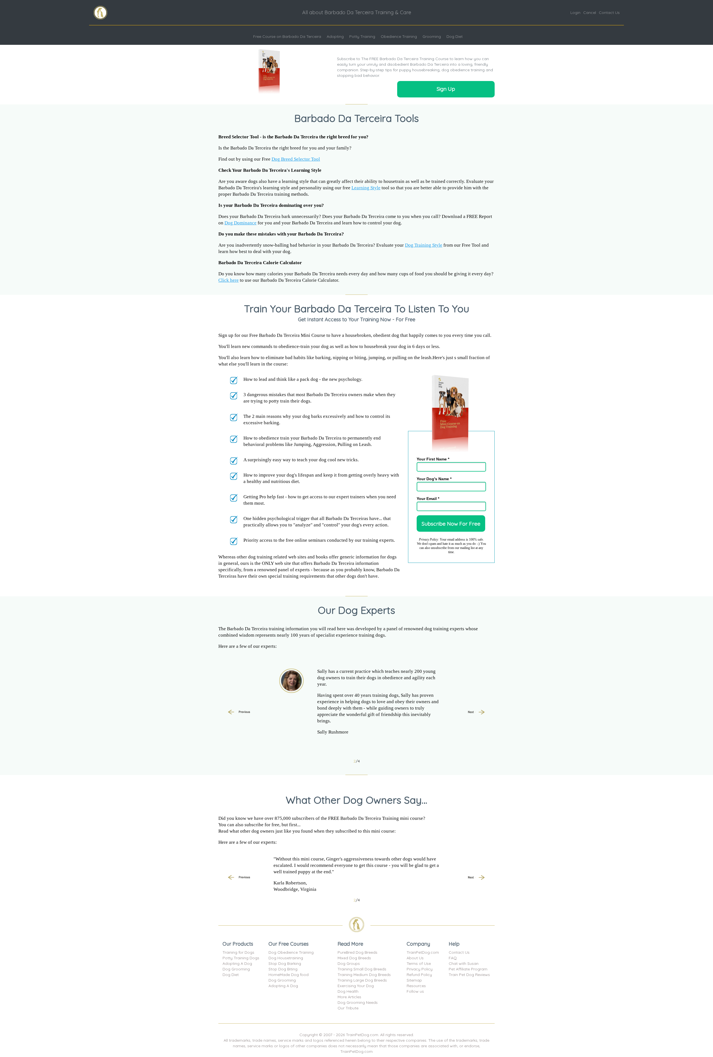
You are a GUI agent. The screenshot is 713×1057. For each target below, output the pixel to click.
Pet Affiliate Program (468, 969)
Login (575, 12)
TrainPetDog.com (423, 952)
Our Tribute (348, 1008)
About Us (415, 957)
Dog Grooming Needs (358, 1002)
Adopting (335, 36)
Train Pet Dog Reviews (469, 974)
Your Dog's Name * (434, 479)
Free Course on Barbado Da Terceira (287, 36)
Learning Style (365, 187)
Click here (228, 280)
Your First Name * (433, 459)
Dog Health (348, 991)
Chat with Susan (463, 963)
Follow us (415, 991)
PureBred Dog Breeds (357, 952)
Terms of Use (419, 963)
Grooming (432, 36)
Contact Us (609, 12)
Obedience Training (399, 36)
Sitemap (414, 980)
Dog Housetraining (285, 957)
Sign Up (446, 88)
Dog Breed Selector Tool (296, 159)
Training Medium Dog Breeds (364, 974)
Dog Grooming (236, 969)
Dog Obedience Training (291, 952)
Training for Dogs (238, 952)
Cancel (589, 12)
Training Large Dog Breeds (362, 980)
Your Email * (428, 498)
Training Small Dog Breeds (362, 969)
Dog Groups (349, 963)
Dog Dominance (240, 222)
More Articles (349, 996)
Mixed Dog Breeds (354, 957)
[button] (239, 713)
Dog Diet (454, 36)
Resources (416, 985)
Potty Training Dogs (241, 957)
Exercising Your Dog (356, 985)
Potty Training (362, 36)
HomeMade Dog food (288, 974)
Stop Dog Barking (284, 963)
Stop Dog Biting (282, 969)
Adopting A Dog (237, 963)
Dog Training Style (423, 245)
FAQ (453, 957)
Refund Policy (419, 974)
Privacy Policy (420, 969)
